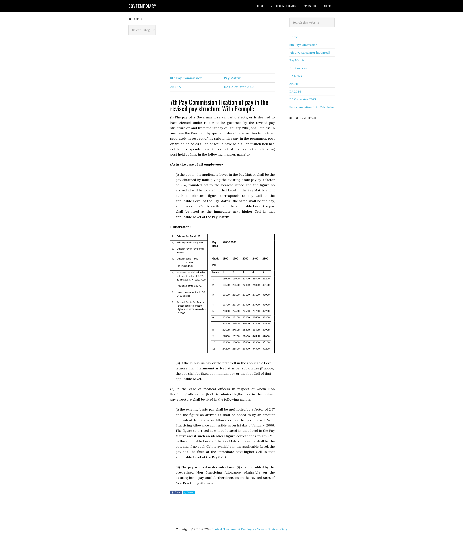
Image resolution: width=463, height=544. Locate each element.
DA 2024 (295, 91)
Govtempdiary (142, 6)
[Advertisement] (222, 43)
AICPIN (175, 87)
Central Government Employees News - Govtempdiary (249, 529)
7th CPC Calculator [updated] (309, 52)
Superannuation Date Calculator (311, 107)
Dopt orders (298, 68)
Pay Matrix (232, 78)
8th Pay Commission (186, 78)
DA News (295, 76)
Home (293, 37)
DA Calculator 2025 (239, 87)
